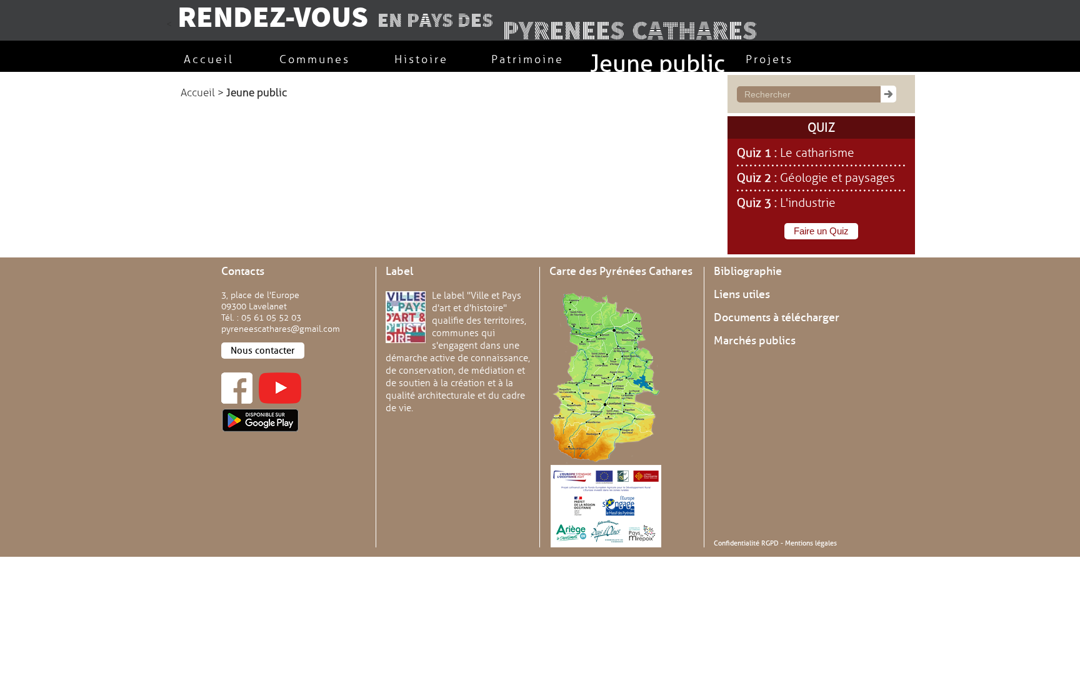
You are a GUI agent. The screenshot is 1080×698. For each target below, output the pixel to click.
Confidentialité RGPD (746, 543)
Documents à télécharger (776, 317)
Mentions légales (811, 543)
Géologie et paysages (837, 178)
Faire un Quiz (821, 231)
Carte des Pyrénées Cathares (620, 271)
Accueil (198, 92)
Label (399, 271)
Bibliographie (748, 271)
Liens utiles (742, 294)
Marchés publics (755, 340)
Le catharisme (817, 153)
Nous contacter (263, 350)
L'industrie (808, 203)
